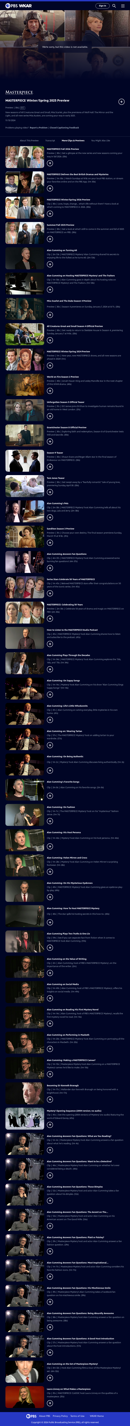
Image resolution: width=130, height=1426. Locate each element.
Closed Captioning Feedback (64, 127)
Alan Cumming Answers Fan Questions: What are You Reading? (79, 1136)
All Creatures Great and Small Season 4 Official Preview (75, 326)
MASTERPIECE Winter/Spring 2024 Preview (68, 351)
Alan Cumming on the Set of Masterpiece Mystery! (72, 1364)
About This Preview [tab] (29, 140)
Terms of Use (77, 1416)
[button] (114, 5)
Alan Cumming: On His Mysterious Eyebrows (70, 883)
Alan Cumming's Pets (57, 503)
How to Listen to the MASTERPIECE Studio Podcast (72, 630)
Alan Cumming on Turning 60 (62, 250)
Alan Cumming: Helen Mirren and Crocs (67, 857)
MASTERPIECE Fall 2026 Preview (63, 149)
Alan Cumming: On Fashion (61, 807)
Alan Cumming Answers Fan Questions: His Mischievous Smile (79, 1288)
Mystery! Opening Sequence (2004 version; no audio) (74, 1111)
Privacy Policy (60, 1416)
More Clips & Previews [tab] (73, 140)
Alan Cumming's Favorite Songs (63, 782)
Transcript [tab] (50, 140)
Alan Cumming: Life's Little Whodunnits (67, 706)
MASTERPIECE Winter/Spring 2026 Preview (68, 199)
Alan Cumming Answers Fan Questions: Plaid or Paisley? (75, 1237)
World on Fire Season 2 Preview (63, 377)
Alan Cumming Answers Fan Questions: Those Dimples (75, 1186)
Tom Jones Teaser (55, 478)
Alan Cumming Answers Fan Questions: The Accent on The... (77, 1212)
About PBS (44, 1416)
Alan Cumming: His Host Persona (64, 832)
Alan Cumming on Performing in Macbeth (68, 1035)
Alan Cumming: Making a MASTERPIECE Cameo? (71, 1060)
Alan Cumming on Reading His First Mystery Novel (73, 1009)
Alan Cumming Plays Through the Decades (68, 655)
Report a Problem (39, 127)
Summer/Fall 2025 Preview (60, 225)
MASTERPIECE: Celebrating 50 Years (65, 604)
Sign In (102, 5)
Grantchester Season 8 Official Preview (66, 427)
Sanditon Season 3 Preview (60, 528)
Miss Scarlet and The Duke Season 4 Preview (69, 301)
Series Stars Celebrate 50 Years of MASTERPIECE (71, 579)
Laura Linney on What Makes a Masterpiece (69, 1389)
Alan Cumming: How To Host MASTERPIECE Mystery (73, 908)
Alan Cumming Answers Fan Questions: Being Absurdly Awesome (80, 1313)
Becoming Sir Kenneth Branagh (63, 1085)
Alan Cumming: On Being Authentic (65, 756)
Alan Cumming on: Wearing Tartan (64, 731)
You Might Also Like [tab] (100, 140)
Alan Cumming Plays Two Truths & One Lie (68, 933)
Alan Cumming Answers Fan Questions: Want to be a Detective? (79, 1161)
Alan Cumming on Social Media (63, 984)
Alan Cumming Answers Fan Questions (66, 554)
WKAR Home (97, 1416)
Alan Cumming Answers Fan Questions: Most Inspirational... (78, 1262)
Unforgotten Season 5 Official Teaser (65, 402)
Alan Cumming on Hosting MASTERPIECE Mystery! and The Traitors (81, 275)
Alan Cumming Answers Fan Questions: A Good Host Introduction (80, 1338)
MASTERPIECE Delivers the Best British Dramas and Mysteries (78, 174)
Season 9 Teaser (55, 452)
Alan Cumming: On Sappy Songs (63, 680)
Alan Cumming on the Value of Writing (66, 959)
